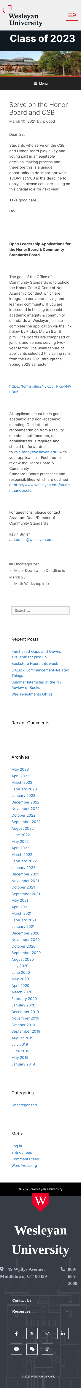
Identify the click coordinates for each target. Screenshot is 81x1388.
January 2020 (23, 1005)
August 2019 (22, 1038)
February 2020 (24, 999)
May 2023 (20, 769)
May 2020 (20, 979)
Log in (16, 1146)
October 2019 (23, 1025)
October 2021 (23, 887)
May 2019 (20, 1057)
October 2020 (23, 946)
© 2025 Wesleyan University (38, 1376)
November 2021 (25, 881)
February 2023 (24, 789)
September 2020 (26, 953)
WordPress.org (24, 1165)
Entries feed (21, 1152)
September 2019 (25, 1031)
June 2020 (20, 972)
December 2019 (25, 1012)
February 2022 (24, 861)
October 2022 (23, 815)
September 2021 (25, 894)
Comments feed (25, 1159)
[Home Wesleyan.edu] (40, 1202)
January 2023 (23, 795)
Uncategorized (27, 564)
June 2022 (20, 835)
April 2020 (20, 985)
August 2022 (22, 828)
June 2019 (20, 1051)
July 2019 (19, 1044)
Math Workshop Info (31, 583)
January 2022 (23, 868)
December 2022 (25, 802)
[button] (72, 15)
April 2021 (20, 907)
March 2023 (21, 782)
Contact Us (21, 1300)
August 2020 (22, 959)
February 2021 (23, 920)
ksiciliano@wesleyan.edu (35, 452)
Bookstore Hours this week (34, 663)
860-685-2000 (72, 1276)
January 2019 (23, 1064)
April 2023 (20, 776)
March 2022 (21, 854)
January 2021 (23, 926)
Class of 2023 (42, 38)
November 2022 (25, 809)
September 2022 (26, 822)
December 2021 (25, 874)
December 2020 (25, 933)
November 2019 (25, 1018)
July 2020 (20, 966)
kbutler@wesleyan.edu (34, 539)
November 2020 (25, 940)
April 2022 (20, 848)
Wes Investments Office (31, 694)
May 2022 (20, 841)
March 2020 (21, 992)
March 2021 (21, 913)
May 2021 (19, 900)
